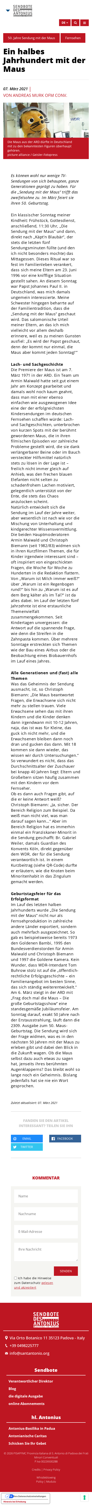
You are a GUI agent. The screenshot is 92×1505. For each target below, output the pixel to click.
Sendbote (46, 1370)
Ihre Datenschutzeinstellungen (30, 1496)
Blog (12, 1388)
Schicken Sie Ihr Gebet (27, 1443)
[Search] (75, 22)
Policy (39, 1481)
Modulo (51, 1481)
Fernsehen (73, 38)
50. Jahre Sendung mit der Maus (31, 38)
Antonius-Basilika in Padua (32, 1428)
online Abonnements (27, 1403)
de (63, 23)
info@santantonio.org (29, 1353)
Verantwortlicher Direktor (31, 1381)
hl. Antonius (46, 1417)
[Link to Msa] (23, 10)
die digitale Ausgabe (26, 1396)
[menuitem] (46, 1385)
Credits (36, 1469)
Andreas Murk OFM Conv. (40, 95)
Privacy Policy (51, 1469)
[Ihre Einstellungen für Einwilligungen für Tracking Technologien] (84, 1497)
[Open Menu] (84, 22)
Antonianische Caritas (28, 1436)
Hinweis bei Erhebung (14, 1501)
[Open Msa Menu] (7, 10)
